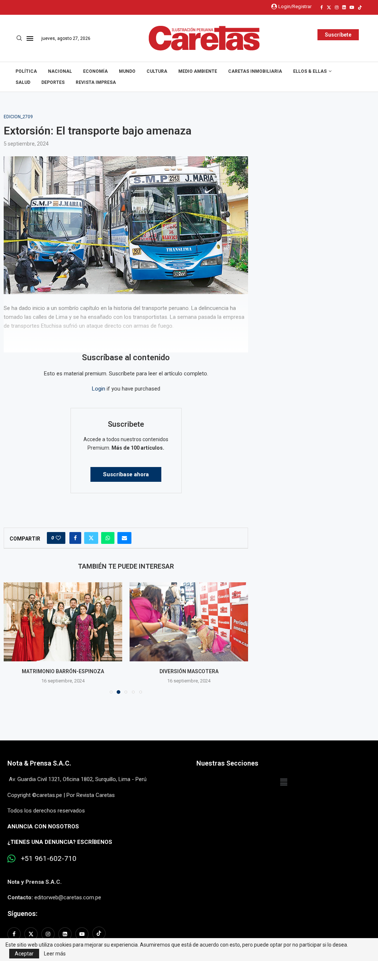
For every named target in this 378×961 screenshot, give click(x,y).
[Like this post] (58, 538)
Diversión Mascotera (189, 671)
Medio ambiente (197, 71)
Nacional (60, 71)
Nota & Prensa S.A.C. (39, 763)
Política (26, 71)
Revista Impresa (96, 82)
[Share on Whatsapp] (107, 538)
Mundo (127, 71)
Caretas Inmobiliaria (255, 71)
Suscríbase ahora (126, 474)
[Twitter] (328, 7)
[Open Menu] (30, 38)
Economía (95, 71)
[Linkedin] (344, 7)
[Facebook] (321, 7)
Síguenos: (22, 913)
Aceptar (24, 954)
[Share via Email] (124, 538)
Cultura (157, 71)
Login (98, 388)
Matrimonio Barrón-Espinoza (63, 671)
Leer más (55, 953)
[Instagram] (336, 7)
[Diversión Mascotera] (189, 621)
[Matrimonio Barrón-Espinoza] (63, 621)
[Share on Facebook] (75, 538)
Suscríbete (338, 35)
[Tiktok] (359, 7)
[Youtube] (351, 7)
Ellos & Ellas (310, 71)
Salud (23, 82)
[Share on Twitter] (91, 538)
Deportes (53, 82)
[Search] (19, 38)
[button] (13, 637)
